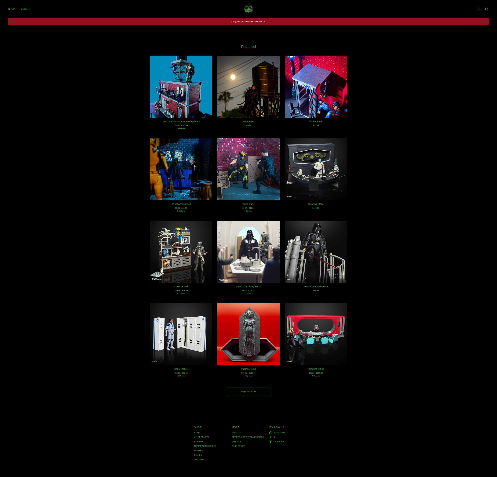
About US (237, 433)
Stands (198, 455)
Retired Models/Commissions (248, 437)
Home (197, 433)
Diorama (198, 442)
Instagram (279, 433)
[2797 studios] (248, 9)
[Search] (479, 9)
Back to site (238, 446)
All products (246, 391)
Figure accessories (205, 446)
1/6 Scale (199, 459)
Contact (236, 442)
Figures (198, 450)
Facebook (278, 442)
